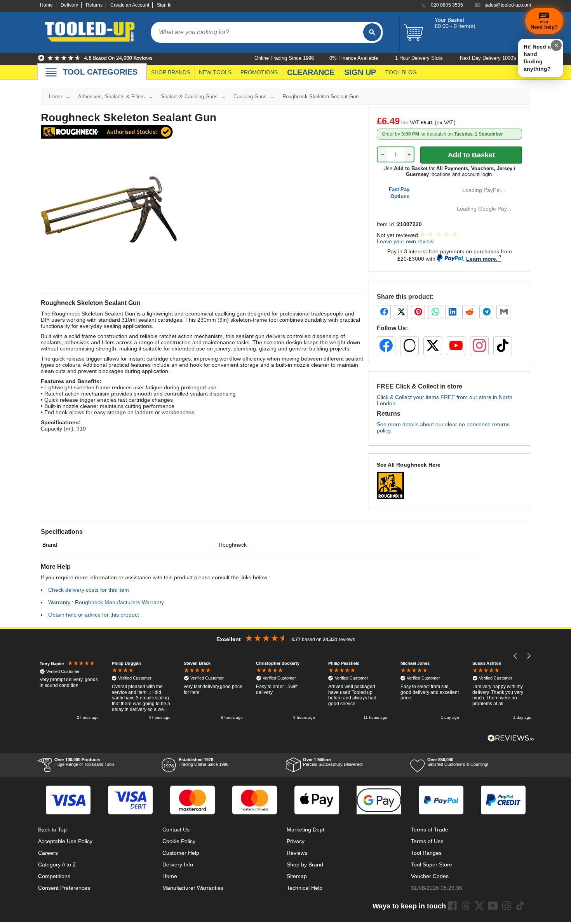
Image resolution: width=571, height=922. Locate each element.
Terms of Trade (429, 829)
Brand (49, 545)
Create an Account (129, 5)
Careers (48, 853)
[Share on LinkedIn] (452, 312)
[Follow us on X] (432, 345)
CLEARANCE (310, 72)
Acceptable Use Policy (65, 841)
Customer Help (180, 853)
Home (46, 5)
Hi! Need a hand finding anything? (537, 58)
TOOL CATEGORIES (100, 72)
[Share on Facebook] (384, 312)
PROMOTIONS (259, 72)
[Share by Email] (503, 312)
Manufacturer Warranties (192, 888)
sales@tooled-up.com (508, 5)
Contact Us (176, 829)
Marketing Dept (305, 829)
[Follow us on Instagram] (479, 345)
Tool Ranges (426, 853)
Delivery (69, 5)
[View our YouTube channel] (456, 345)
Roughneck (233, 545)
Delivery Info (177, 864)
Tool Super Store (431, 864)
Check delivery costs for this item (88, 590)
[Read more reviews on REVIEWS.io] (510, 738)
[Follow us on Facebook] (386, 345)
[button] (515, 655)
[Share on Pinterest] (418, 312)
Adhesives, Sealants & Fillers (111, 96)
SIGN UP (360, 72)
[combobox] (257, 32)
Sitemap (297, 876)
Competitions (54, 876)
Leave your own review (405, 241)
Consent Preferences (64, 888)
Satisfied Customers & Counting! (457, 762)
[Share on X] (401, 312)
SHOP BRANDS (170, 72)
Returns (94, 5)
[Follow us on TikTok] (502, 345)
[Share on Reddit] (469, 312)
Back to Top (52, 829)
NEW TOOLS (215, 72)
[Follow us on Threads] (409, 345)
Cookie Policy (178, 841)
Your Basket (449, 20)
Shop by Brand (305, 864)
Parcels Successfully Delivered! (333, 762)
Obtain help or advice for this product (93, 615)
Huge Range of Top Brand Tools (84, 762)
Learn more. (482, 259)
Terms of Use (427, 841)
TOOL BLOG (401, 72)
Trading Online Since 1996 (203, 762)
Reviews (297, 853)
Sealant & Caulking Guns (189, 96)
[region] (285, 691)
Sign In (164, 5)
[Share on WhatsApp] (435, 312)
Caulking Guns (249, 96)
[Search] (372, 32)
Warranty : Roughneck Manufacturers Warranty (106, 602)
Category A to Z (57, 864)
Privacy (296, 841)
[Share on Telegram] (486, 312)
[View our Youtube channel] (493, 905)
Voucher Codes (430, 876)
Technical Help (304, 888)
